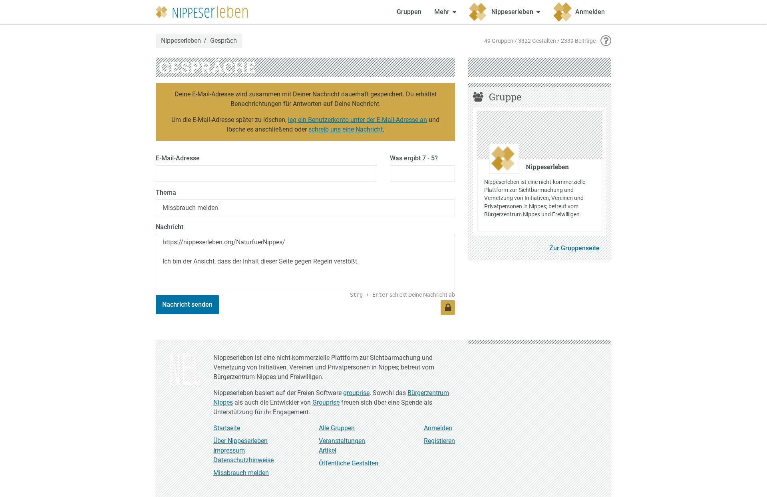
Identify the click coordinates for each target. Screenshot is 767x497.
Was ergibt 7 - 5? (414, 158)
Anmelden (438, 428)
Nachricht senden (187, 304)
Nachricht (169, 227)
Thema (166, 192)
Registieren (439, 441)
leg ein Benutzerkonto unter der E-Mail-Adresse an (357, 120)
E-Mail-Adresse (178, 158)
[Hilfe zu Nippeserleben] (605, 40)
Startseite (226, 428)
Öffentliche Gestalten (348, 463)
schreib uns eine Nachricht (345, 129)
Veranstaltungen (342, 441)
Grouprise (326, 402)
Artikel (327, 450)
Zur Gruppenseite (574, 248)
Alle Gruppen (337, 428)
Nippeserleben (181, 41)
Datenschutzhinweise (243, 460)
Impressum (229, 450)
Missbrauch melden (241, 473)
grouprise (356, 393)
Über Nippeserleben (240, 441)
